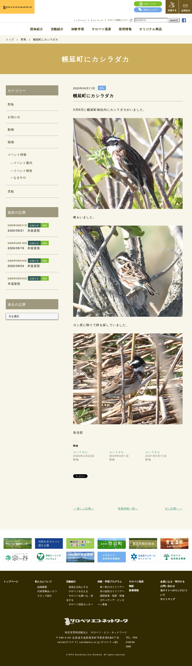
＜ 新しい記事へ (83, 508)
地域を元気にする (78, 587)
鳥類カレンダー (150, 9)
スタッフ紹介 (44, 595)
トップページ (80, 20)
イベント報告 (23, 170)
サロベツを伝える (78, 591)
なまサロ (20, 177)
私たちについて (43, 581)
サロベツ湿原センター (118, 20)
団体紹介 (36, 29)
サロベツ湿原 (101, 29)
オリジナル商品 (150, 29)
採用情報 (125, 29)
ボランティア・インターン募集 (111, 602)
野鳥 (11, 104)
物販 (131, 586)
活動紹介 (57, 29)
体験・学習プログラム (110, 581)
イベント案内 (23, 163)
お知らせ (14, 117)
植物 (11, 142)
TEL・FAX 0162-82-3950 (131, 642)
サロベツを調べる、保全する (79, 598)
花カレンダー (150, 3)
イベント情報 (17, 154)
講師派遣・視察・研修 (112, 595)
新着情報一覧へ (128, 508)
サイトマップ (97, 20)
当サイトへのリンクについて (173, 592)
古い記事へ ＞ (173, 508)
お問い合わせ (167, 586)
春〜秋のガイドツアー (112, 587)
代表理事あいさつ (47, 591)
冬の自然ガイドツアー (112, 591)
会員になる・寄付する (172, 581)
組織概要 (42, 587)
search (174, 20)
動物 (11, 129)
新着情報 (134, 590)
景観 (11, 191)
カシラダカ (80, 452)
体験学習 (77, 29)
